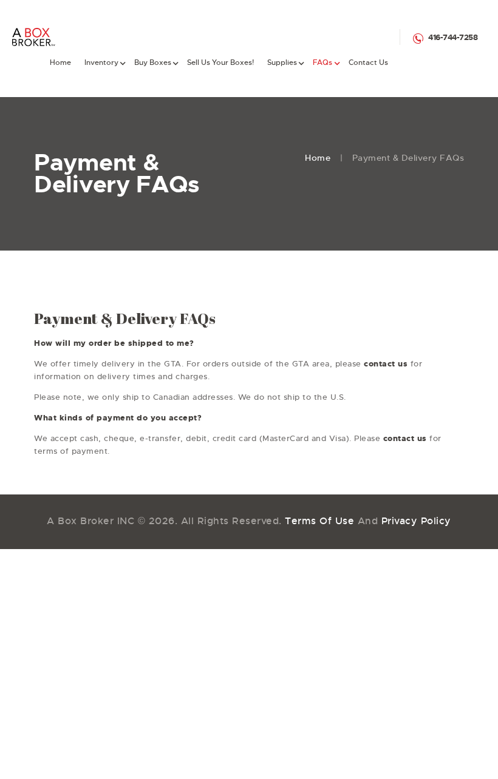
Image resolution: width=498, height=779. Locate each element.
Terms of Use (319, 520)
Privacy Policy (416, 520)
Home (317, 157)
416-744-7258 (452, 37)
